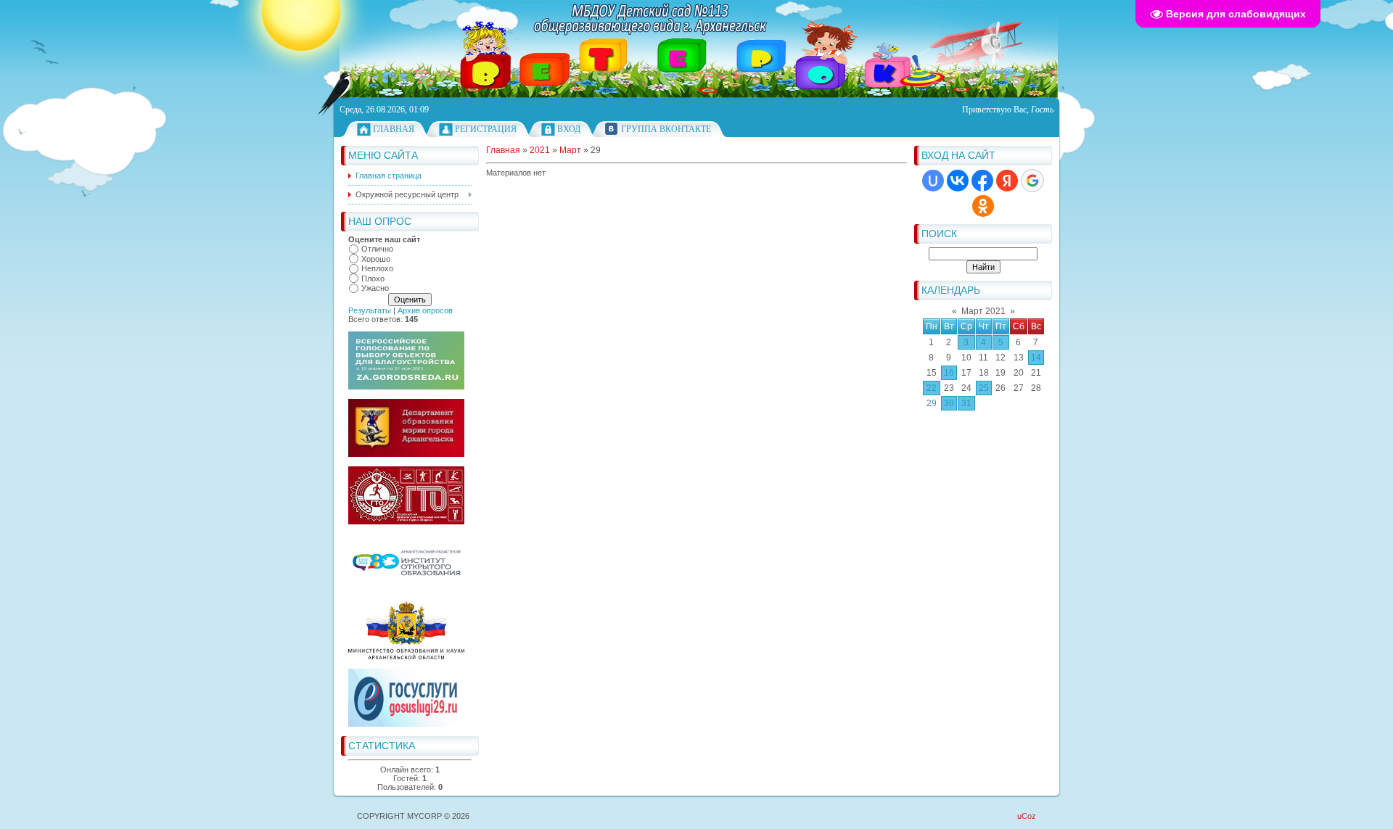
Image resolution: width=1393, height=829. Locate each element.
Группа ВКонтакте (666, 129)
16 (949, 373)
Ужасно (375, 288)
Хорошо (375, 259)
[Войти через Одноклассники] (983, 206)
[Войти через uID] (933, 180)
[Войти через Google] (1032, 180)
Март (570, 150)
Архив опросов (425, 310)
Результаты (369, 310)
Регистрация (486, 129)
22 (931, 388)
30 (949, 403)
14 (1036, 357)
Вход (568, 129)
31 (966, 403)
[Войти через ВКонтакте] (958, 180)
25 (984, 388)
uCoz (1026, 816)
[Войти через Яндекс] (1007, 180)
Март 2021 (983, 311)
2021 (540, 150)
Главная (393, 129)
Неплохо (377, 268)
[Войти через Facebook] (982, 180)
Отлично (377, 248)
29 (931, 403)
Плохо (373, 278)
